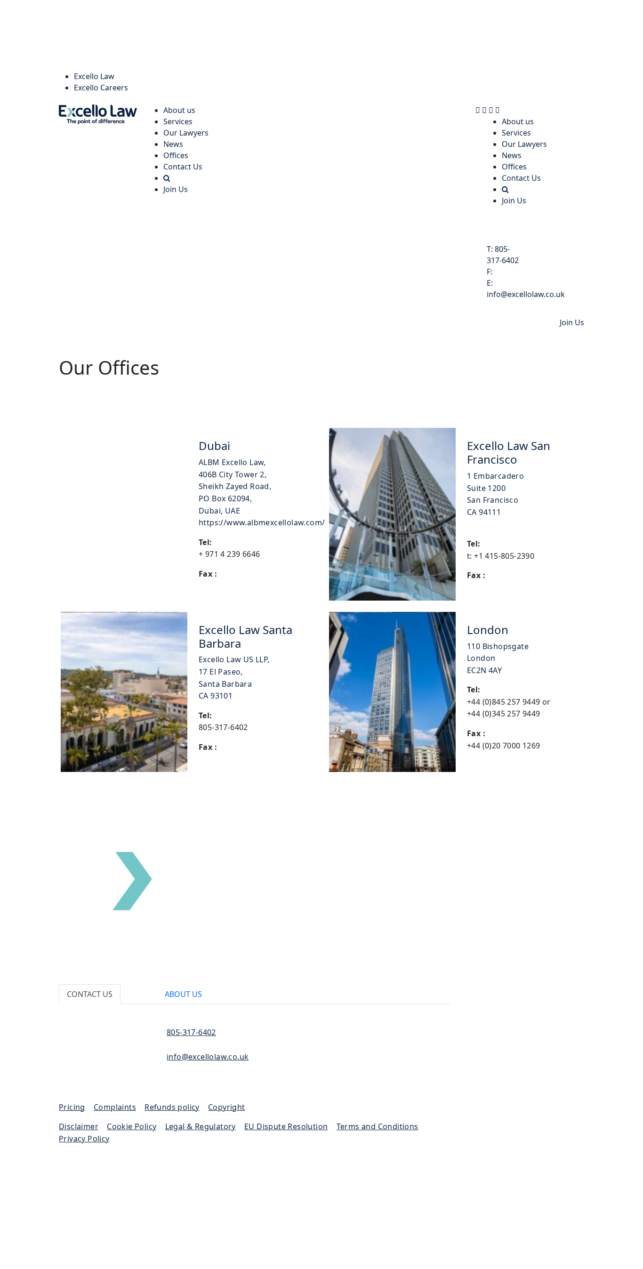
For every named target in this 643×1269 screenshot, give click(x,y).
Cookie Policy (131, 1126)
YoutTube (530, 1066)
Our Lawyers (186, 133)
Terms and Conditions (377, 1126)
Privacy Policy (84, 1138)
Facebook (530, 1054)
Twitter (530, 1043)
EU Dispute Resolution (286, 1126)
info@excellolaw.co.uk (208, 1057)
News (173, 144)
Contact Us (182, 166)
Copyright (226, 1107)
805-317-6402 (191, 1032)
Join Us (175, 189)
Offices (175, 155)
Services (178, 121)
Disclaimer (78, 1126)
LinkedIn (530, 1032)
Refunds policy (172, 1107)
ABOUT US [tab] (183, 994)
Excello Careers (101, 87)
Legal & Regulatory (200, 1126)
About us (179, 110)
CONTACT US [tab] (90, 994)
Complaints (115, 1107)
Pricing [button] (72, 1107)
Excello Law (94, 76)
